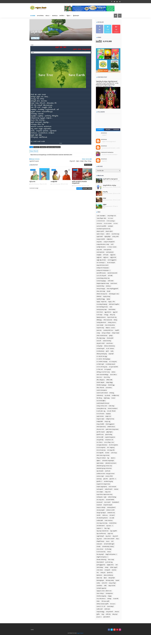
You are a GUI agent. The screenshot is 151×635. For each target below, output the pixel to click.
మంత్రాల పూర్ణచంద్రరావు (102, 486)
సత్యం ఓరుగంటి (111, 585)
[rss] (120, 1)
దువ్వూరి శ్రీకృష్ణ (109, 382)
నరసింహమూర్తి (100, 395)
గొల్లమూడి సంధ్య (100, 327)
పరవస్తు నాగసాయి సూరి (102, 405)
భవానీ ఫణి (107, 471)
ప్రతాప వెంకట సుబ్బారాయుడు (112, 429)
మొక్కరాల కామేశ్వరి (101, 507)
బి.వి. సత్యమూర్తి (110, 447)
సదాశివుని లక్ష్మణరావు (101, 588)
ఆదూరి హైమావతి (100, 252)
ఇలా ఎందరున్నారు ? (101, 262)
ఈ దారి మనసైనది (111, 262)
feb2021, (42, 35)
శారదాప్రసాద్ (107, 570)
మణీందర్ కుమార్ (108, 489)
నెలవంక (113, 398)
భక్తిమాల (98, 460)
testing (116, 223)
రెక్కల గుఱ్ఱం (107, 528)
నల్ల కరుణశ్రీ (107, 395)
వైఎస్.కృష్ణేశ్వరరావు (101, 564)
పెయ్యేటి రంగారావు (110, 418)
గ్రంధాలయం (99, 330)
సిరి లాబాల (112, 603)
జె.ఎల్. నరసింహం (110, 348)
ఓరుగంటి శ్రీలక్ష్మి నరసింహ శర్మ (103, 278)
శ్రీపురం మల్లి (99, 577)
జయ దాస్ (99, 340)
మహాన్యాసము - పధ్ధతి (101, 497)
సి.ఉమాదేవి (115, 598)
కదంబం (47, 15)
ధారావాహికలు (40, 15)
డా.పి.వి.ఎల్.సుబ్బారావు (102, 366)
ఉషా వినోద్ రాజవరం (101, 273)
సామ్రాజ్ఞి (109, 596)
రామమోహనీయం (112, 523)
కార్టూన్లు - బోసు (111, 301)
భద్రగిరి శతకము (100, 463)
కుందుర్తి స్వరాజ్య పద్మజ (102, 309)
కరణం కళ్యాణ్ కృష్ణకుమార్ (112, 288)
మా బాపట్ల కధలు (100, 499)
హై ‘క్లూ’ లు (99, 616)
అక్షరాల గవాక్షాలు (100, 234)
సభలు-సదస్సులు (100, 593)
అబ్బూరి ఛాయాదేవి (101, 239)
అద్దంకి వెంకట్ (100, 236)
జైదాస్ (107, 351)
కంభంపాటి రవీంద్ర (100, 286)
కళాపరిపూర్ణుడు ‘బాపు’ (114, 293)
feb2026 (53, 169)
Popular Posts (116, 130)
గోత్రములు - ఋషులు (110, 327)
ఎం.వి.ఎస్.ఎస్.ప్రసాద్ (101, 275)
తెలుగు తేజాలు (113, 374)
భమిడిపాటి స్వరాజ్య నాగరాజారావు (104, 468)
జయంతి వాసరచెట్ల (107, 340)
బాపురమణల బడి (109, 439)
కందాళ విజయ (114, 283)
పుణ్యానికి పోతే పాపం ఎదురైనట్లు (109, 185)
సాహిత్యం (109, 598)
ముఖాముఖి (99, 504)
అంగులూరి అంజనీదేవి (101, 226)
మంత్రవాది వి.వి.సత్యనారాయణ (103, 484)
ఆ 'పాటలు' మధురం (112, 247)
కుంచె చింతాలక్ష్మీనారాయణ (102, 306)
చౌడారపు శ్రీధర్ (110, 338)
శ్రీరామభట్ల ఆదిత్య (110, 580)
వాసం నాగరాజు (100, 549)
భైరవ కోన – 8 (113, 478)
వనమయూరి (99, 544)
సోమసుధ (117, 611)
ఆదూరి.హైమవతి (109, 252)
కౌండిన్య (115, 319)
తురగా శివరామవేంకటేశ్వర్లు (102, 374)
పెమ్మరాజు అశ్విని (100, 418)
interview (99, 223)
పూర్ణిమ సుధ (108, 416)
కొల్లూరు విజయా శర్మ (112, 317)
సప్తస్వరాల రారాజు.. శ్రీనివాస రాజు (104, 590)
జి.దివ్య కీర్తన (99, 346)
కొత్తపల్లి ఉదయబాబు (101, 317)
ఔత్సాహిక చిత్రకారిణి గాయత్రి (103, 283)
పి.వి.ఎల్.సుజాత (100, 413)
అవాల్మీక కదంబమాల (101, 247)
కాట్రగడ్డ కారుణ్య (106, 296)
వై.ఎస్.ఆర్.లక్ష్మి (109, 562)
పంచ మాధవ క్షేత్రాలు (101, 400)
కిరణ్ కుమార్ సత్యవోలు (114, 304)
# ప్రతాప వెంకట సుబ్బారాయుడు (53, 147)
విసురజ (109, 551)
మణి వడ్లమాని (100, 489)
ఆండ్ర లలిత (99, 249)
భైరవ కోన (105, 478)
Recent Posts (108, 130)
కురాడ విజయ (100, 312)
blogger (85, 188)
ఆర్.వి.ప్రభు (105, 254)
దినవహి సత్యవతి (100, 382)
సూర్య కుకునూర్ (109, 611)
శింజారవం (114, 570)
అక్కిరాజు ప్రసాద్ (100, 231)
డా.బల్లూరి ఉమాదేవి (113, 366)
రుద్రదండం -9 (99, 528)
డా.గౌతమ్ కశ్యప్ (100, 364)
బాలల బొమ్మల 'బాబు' (109, 442)
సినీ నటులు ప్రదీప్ (105, 601)
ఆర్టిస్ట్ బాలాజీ (113, 257)
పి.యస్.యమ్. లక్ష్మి (101, 411)
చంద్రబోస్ (117, 330)
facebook (79, 188)
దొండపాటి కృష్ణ (111, 385)
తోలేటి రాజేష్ (109, 379)
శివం (98, 572)
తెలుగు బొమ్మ (107, 377)
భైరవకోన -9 (99, 481)
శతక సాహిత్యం (100, 567)
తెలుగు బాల (99, 377)
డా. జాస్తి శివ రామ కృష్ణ (102, 356)
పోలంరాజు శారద (100, 429)
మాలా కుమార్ (107, 502)
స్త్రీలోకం (98, 614)
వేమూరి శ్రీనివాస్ (100, 562)
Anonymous (104, 133)
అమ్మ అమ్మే (105, 191)
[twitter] (114, 1)
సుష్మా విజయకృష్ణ (100, 611)
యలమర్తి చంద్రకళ (100, 510)
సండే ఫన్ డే (104, 583)
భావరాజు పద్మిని (100, 476)
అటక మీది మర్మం (115, 234)
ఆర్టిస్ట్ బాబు (105, 257)
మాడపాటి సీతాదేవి (110, 499)
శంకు (117, 564)
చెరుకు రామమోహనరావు (102, 335)
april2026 (33, 169)
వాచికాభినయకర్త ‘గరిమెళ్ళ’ (108, 546)
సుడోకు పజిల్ (100, 609)
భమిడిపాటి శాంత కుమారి (111, 463)
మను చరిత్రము (100, 491)
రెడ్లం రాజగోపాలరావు (101, 533)
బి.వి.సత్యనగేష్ (100, 452)
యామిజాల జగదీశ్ (110, 510)
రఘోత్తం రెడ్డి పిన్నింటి (101, 512)
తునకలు (113, 372)
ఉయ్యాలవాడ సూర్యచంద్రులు (103, 267)
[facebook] (111, 1)
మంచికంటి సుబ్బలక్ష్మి (108, 481)
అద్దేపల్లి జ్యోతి (107, 236)
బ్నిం (108, 458)
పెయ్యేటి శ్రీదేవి (100, 421)
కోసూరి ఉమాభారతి (108, 319)
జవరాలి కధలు (109, 343)
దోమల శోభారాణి (100, 387)
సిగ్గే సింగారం (32, 181)
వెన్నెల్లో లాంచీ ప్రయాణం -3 (111, 554)
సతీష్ (105, 585)
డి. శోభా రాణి (100, 369)
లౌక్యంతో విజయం (100, 541)
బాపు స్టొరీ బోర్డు (100, 439)
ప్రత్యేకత (104, 204)
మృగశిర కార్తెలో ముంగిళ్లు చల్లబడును (110, 179)
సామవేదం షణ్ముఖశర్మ (101, 596)
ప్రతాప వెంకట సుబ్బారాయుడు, (55, 35)
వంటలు (107, 541)
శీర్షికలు (68, 15)
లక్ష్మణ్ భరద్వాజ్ (100, 536)
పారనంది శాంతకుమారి (112, 408)
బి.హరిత (107, 452)
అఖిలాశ (108, 234)
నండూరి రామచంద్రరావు (102, 390)
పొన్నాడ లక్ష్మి (107, 421)
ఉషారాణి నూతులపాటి (112, 273)
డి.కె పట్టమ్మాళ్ (108, 369)
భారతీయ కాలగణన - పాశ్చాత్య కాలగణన (105, 473)
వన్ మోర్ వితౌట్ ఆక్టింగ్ (109, 544)
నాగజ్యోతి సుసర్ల (115, 395)
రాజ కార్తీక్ (112, 517)
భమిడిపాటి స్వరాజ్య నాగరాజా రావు (104, 465)
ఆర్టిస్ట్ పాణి (99, 257)
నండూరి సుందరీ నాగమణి (102, 392)
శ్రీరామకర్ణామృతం (100, 580)
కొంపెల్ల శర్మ (112, 314)
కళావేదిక (62, 15)
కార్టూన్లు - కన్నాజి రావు (101, 301)
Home (33, 15)
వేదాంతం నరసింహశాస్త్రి (101, 559)
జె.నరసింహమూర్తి (100, 351)
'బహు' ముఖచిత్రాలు (101, 215)
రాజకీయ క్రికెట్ (100, 520)
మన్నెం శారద (107, 491)
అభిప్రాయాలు (109, 239)
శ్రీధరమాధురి (76, 15)
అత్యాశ (104, 198)
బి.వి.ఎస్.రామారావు (101, 450)
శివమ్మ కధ (103, 572)
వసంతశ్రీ (98, 546)
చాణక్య (98, 333)
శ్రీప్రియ (105, 577)
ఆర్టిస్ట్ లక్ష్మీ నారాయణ (101, 260)
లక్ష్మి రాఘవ (108, 536)
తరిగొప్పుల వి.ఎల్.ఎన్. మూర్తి (103, 372)
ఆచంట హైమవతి (107, 249)
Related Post (34, 165)
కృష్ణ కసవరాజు (108, 312)
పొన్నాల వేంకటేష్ (100, 424)
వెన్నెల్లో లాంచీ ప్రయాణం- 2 (102, 557)
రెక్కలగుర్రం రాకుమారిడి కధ (102, 531)
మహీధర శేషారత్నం (112, 497)
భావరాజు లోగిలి (109, 476)
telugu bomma (108, 223)
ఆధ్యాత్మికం (99, 254)
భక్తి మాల (113, 458)
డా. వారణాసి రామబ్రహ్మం (102, 361)
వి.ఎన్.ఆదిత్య (108, 549)
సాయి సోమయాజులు (101, 598)
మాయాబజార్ (99, 502)
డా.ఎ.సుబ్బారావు (113, 361)
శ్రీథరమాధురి (99, 575)
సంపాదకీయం (99, 585)
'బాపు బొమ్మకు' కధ (111, 215)
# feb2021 (36, 147)
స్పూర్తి (103, 614)
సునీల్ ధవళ (107, 609)
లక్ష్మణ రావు (110, 533)
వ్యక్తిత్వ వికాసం (110, 564)
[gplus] (117, 1)
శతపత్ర (106, 567)
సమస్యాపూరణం (109, 593)
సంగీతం (98, 583)
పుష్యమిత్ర (108, 413)
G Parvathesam (101, 221)
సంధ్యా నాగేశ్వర (112, 583)
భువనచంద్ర (99, 478)
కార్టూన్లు (108, 299)
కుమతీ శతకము (112, 309)
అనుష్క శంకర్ (115, 236)
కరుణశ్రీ (108, 291)
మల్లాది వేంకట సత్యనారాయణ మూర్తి (104, 494)
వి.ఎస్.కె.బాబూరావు (101, 551)
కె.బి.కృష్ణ (106, 314)
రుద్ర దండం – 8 (109, 525)
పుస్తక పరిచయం (100, 416)
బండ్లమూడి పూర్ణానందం (110, 437)
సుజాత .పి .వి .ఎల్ (101, 606)
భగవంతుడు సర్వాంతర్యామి (108, 460)
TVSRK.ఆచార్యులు (111, 221)
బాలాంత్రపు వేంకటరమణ (102, 445)
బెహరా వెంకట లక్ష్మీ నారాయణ (103, 455)
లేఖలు (117, 538)
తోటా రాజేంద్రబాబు (101, 379)
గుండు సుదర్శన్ (100, 325)
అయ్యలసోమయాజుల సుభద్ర (103, 244)
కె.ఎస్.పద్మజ (99, 314)
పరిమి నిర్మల (111, 405)
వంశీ (112, 541)
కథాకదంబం (55, 15)
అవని (112, 244)
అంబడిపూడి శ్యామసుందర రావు (103, 228)
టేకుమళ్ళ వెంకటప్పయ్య (102, 353)
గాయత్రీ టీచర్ (54, 181)
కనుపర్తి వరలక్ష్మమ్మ (101, 288)
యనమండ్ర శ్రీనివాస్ (111, 507)
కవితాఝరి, (46, 35)
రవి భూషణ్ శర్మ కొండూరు (102, 517)
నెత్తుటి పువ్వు (107, 398)
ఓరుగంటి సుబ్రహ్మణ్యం (101, 280)
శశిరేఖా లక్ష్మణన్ (113, 567)
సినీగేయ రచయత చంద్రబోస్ (102, 603)
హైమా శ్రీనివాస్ (107, 616)
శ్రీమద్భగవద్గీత (112, 577)
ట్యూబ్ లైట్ (111, 353)
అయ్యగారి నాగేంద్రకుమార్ (109, 241)
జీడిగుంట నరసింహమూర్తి (109, 346)
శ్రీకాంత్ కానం (110, 572)
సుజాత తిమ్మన (110, 606)
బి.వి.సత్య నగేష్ (111, 450)
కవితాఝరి (99, 296)
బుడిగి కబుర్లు (114, 452)
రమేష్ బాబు (105, 515)
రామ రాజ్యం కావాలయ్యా (102, 523)
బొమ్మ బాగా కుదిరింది (101, 458)
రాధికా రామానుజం (109, 520)
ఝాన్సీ (112, 351)
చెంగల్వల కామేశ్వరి (106, 333)
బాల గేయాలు (99, 442)
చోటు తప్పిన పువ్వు (101, 338)
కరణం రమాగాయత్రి (101, 291)
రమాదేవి (98, 515)
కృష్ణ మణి (115, 312)
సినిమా (98, 601)
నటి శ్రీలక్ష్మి (111, 392)
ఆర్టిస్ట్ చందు (112, 254)
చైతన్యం (111, 335)
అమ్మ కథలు (99, 241)
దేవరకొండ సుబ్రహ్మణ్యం (101, 385)
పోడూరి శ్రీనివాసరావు (101, 426)
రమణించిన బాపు (111, 512)
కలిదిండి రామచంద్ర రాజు (102, 293)
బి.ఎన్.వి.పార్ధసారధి (101, 447)
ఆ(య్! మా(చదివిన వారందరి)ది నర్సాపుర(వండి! (79, 182)
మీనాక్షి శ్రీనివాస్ (115, 502)
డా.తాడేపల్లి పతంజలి (110, 364)
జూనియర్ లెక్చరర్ (100, 348)
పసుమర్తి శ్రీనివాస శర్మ (101, 408)
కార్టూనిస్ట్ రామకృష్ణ (101, 299)
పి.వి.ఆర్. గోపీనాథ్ (111, 411)
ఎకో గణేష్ (110, 275)
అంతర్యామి (110, 226)
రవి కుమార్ (112, 515)
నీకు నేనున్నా (99, 398)
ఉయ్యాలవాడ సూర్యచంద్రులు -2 (103, 270)
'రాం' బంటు (110, 218)
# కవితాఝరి (42, 147)
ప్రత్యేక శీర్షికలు (109, 432)
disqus (90, 188)
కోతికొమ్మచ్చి (99, 319)
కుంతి (111, 306)
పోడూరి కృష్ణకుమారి (110, 424)
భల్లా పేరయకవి (100, 471)
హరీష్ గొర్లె (108, 614)
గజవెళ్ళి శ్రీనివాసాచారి (101, 322)
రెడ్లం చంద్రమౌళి (113, 531)
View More (88, 164)
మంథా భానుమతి (112, 486)
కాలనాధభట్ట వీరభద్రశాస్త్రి (102, 304)
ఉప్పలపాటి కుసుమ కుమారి (102, 265)
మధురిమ (116, 489)
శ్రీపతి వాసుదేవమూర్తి (108, 575)
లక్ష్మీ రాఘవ (99, 538)
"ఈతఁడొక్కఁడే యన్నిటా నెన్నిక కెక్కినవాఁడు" (107, 81)
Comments (100, 129)
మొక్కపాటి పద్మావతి (108, 504)
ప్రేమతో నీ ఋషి (100, 434)
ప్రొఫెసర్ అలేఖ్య (108, 434)
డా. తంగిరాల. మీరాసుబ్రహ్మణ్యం (103, 359)
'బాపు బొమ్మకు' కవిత (101, 218)
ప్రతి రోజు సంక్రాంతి (101, 432)
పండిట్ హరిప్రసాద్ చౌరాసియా (103, 403)
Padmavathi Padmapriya (107, 152)
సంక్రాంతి (117, 580)
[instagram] (120, 629)
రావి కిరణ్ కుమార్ (100, 525)
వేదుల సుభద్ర (111, 559)
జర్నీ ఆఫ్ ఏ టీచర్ (101, 343)
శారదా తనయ (100, 570)
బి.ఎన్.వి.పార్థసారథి (113, 445)
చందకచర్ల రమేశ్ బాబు (108, 330)
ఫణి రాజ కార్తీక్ (100, 437)
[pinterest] (117, 629)
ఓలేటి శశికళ (110, 280)
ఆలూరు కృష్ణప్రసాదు (112, 260)
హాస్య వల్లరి (114, 614)
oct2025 (75, 169)
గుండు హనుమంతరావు (110, 325)
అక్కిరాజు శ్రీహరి (109, 231)
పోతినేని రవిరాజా (111, 426)
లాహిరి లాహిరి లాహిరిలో (109, 538)
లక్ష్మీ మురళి (115, 536)
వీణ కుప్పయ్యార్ (100, 554)
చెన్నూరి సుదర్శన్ (115, 333)
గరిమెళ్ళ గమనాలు (112, 322)
